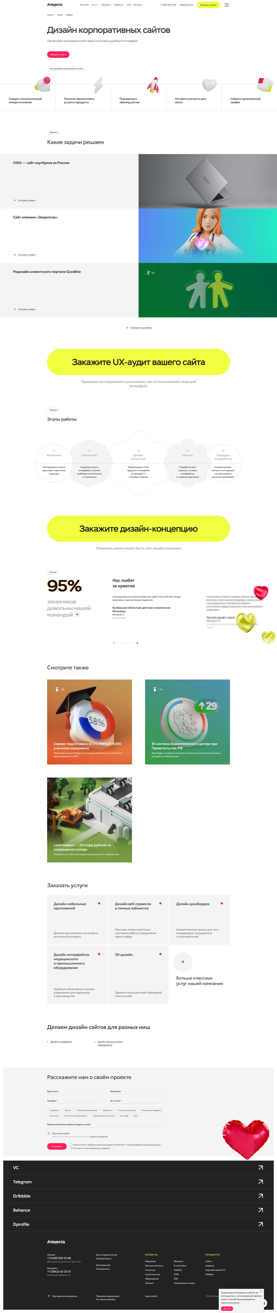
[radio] (54, 1110)
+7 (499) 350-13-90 (168, 4)
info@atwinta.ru (186, 4)
